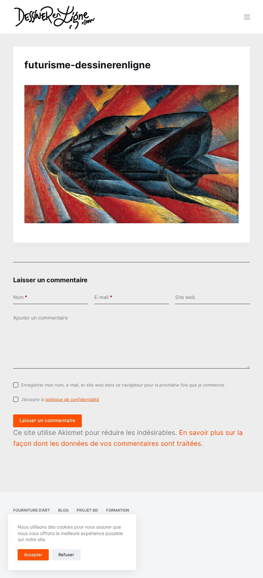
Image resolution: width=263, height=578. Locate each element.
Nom (20, 297)
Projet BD (87, 510)
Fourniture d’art (31, 510)
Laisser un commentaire (47, 420)
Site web (185, 297)
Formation (117, 510)
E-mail (103, 297)
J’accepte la (60, 399)
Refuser (66, 554)
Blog (63, 510)
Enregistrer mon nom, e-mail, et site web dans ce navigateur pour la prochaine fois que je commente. (123, 384)
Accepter (33, 554)
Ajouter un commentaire (40, 318)
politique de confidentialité (72, 399)
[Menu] (247, 17)
